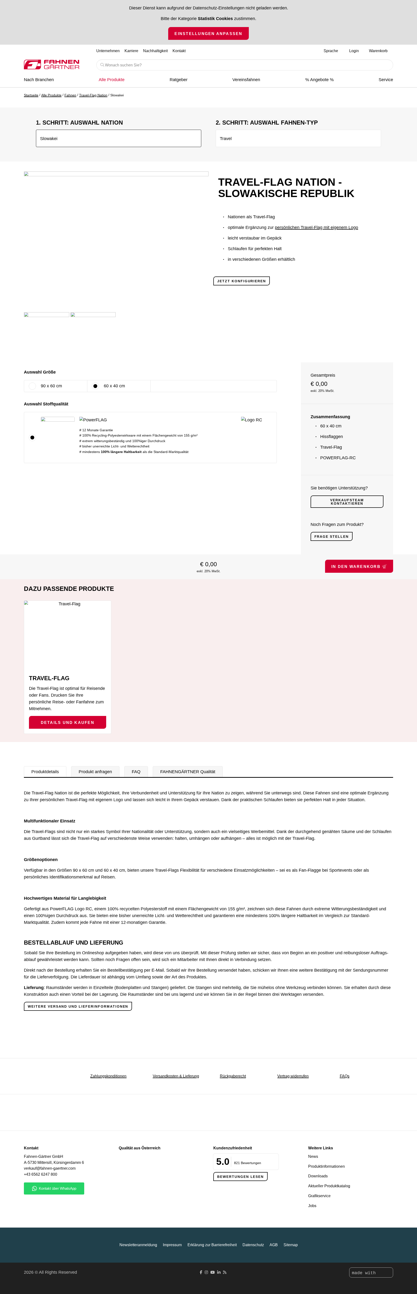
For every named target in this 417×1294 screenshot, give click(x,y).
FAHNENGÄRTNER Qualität (187, 771)
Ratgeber (179, 79)
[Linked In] (219, 1272)
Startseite (31, 95)
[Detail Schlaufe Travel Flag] (93, 335)
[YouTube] (212, 1272)
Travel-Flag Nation (93, 95)
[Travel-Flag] (67, 635)
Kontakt (179, 51)
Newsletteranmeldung (138, 1245)
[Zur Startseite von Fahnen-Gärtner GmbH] (56, 64)
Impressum (172, 1245)
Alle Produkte (112, 79)
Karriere (131, 51)
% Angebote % (319, 79)
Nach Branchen (39, 79)
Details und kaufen (67, 722)
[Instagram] (206, 1272)
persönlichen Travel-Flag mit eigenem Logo (316, 227)
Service (386, 79)
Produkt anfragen (95, 771)
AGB (274, 1245)
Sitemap (291, 1245)
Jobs (312, 1206)
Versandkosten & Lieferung (176, 1076)
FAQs (344, 1076)
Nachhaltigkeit (155, 51)
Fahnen (70, 95)
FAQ (136, 771)
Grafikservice (319, 1196)
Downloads (318, 1176)
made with (365, 1273)
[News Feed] (224, 1272)
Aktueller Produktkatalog (329, 1186)
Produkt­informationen (326, 1166)
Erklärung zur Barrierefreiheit (212, 1245)
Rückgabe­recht (233, 1076)
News (313, 1156)
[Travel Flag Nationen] (46, 335)
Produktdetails (45, 771)
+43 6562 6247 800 (40, 1174)
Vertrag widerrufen (293, 1076)
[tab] (45, 771)
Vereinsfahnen (246, 79)
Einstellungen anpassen (208, 33)
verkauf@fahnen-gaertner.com (50, 1168)
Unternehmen (108, 51)
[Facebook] (201, 1272)
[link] (270, 419)
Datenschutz (253, 1245)
